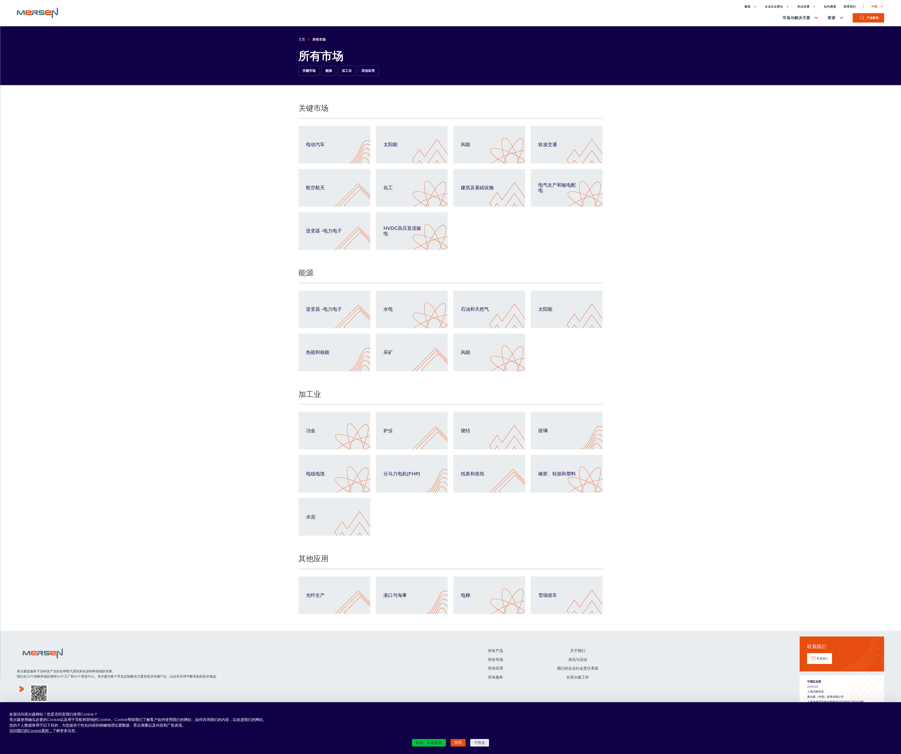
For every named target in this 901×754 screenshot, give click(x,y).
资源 (832, 17)
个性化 (479, 742)
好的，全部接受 (429, 742)
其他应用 (368, 70)
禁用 (458, 742)
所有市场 (495, 659)
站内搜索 (830, 6)
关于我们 (577, 650)
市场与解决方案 (796, 17)
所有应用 (495, 668)
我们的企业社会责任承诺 (577, 668)
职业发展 (804, 6)
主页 (301, 39)
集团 (747, 6)
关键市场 (309, 70)
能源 (328, 70)
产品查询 (872, 17)
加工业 (347, 70)
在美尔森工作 (577, 677)
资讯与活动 (577, 659)
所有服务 (495, 677)
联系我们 (850, 6)
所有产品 (495, 650)
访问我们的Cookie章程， (31, 730)
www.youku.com (21, 693)
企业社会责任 (774, 6)
